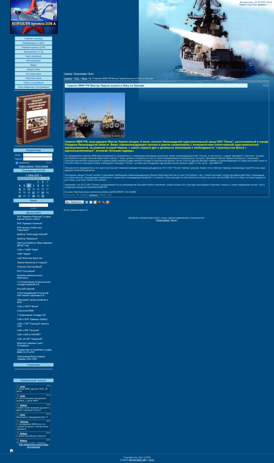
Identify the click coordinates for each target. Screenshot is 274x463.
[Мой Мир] (99, 202)
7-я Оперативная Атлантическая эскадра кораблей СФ (33, 283)
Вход (90, 73)
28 (33, 196)
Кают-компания (33, 56)
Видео (33, 65)
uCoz (151, 460)
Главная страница (33, 38)
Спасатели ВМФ (25, 310)
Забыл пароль (26, 166)
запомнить (24, 163)
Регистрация (41, 166)
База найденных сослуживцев (33, 87)
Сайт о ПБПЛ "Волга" (28, 306)
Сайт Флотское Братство (29, 258)
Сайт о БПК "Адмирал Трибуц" (32, 319)
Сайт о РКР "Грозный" (28, 330)
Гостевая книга (33, 74)
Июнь (84, 78)
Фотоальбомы (33, 60)
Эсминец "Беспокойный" (29, 266)
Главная (68, 73)
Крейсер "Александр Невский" (32, 234)
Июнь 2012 (33, 175)
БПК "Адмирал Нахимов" (29, 223)
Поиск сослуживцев (33, 82)
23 (43, 192)
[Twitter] (91, 202)
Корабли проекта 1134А (33, 47)
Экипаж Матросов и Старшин (32, 262)
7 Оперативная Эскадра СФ (31, 315)
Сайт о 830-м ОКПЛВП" (29, 334)
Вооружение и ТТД (33, 52)
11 (20, 189)
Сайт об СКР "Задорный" (29, 339)
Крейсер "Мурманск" (27, 238)
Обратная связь (33, 78)
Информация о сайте (33, 43)
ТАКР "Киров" (24, 254)
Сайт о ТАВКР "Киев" (27, 249)
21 (33, 192)
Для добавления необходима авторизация (33, 445)
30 (43, 196)
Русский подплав (26, 289)
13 (29, 189)
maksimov (93, 195)
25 (19, 196)
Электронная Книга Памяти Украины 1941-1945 (31, 357)
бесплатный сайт (137, 460)
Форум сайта (33, 69)
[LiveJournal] (103, 202)
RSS (270, 4)
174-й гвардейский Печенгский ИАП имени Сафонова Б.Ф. (32, 294)
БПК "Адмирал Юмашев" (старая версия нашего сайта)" (34, 217)
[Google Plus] (108, 202)
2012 (76, 78)
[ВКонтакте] (87, 202)
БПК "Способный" (26, 271)
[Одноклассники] (95, 202)
